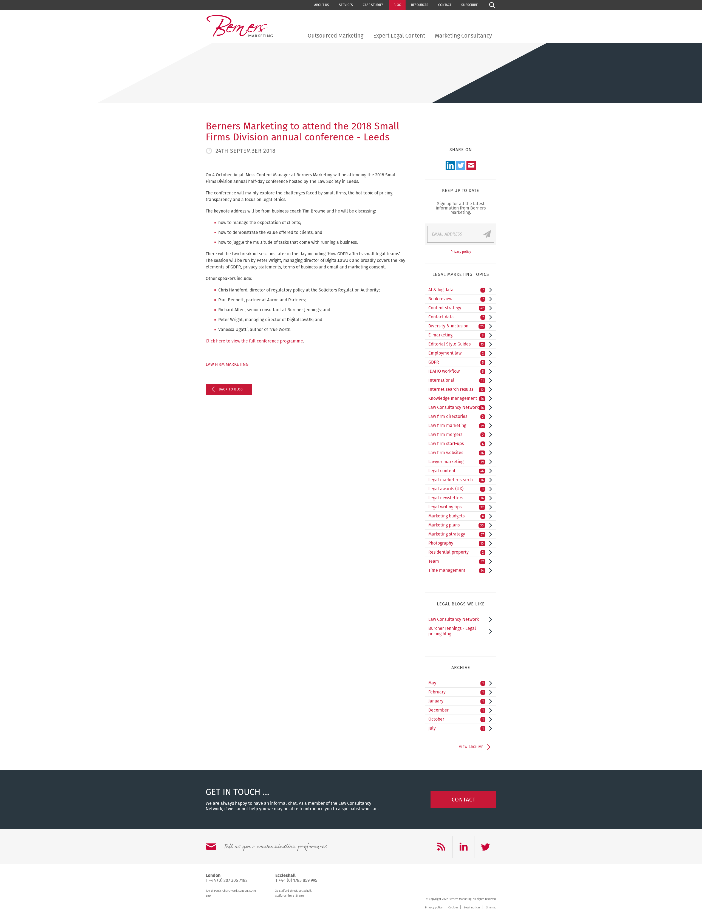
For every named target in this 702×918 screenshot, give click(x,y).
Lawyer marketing (456, 461)
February (456, 692)
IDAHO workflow (456, 371)
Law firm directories (456, 416)
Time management (456, 570)
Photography (456, 543)
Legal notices (472, 907)
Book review (456, 298)
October (456, 719)
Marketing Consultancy (463, 35)
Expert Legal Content (399, 35)
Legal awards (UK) (456, 488)
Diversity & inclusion (456, 325)
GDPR (456, 362)
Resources (419, 5)
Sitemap (491, 907)
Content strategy (456, 307)
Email (471, 165)
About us (321, 5)
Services (346, 5)
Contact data (456, 316)
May (456, 682)
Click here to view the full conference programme (254, 341)
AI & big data (456, 289)
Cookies (453, 907)
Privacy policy (461, 252)
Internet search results (456, 389)
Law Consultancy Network (456, 407)
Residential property (456, 552)
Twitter (460, 165)
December (456, 710)
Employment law (456, 353)
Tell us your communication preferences (275, 846)
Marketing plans (456, 525)
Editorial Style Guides (456, 344)
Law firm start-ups (456, 443)
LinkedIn (450, 165)
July (456, 728)
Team (456, 561)
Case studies (373, 5)
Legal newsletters (456, 497)
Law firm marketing (227, 364)
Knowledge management (456, 398)
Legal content (456, 470)
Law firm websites (456, 452)
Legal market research (456, 479)
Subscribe (469, 5)
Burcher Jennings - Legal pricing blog (452, 631)
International (456, 380)
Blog (397, 5)
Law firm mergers (456, 434)
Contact (444, 5)
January (456, 701)
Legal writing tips (456, 506)
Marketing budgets (456, 515)
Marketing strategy (456, 534)
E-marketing (456, 335)
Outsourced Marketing (335, 35)
